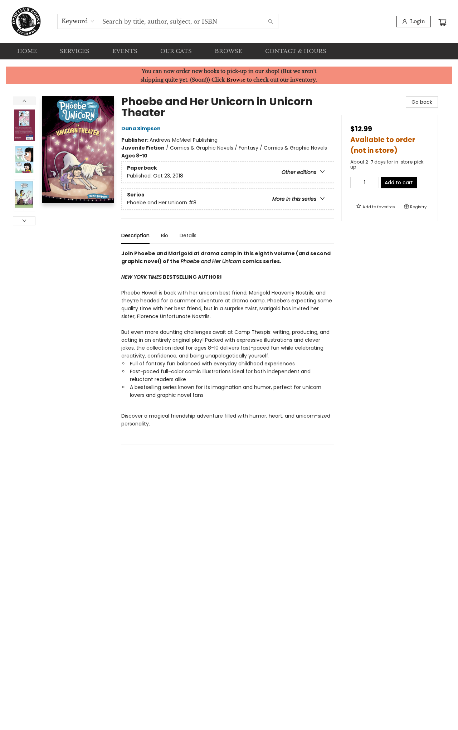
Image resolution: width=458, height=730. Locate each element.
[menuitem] (27, 51)
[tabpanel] (227, 346)
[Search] (270, 21)
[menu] (229, 51)
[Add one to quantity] (374, 182)
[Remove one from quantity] (355, 182)
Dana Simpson (141, 128)
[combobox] (78, 21)
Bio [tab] (164, 235)
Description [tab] (135, 235)
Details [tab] (188, 235)
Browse (235, 80)
